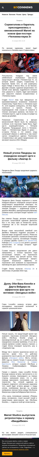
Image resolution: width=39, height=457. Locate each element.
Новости (5, 14)
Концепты (19, 20)
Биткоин (12, 14)
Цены (24, 14)
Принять (7, 453)
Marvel (11, 100)
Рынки (18, 14)
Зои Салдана (15, 242)
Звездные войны (17, 358)
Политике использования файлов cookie (15, 449)
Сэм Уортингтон (30, 240)
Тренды (30, 14)
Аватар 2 (29, 269)
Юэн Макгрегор (18, 362)
